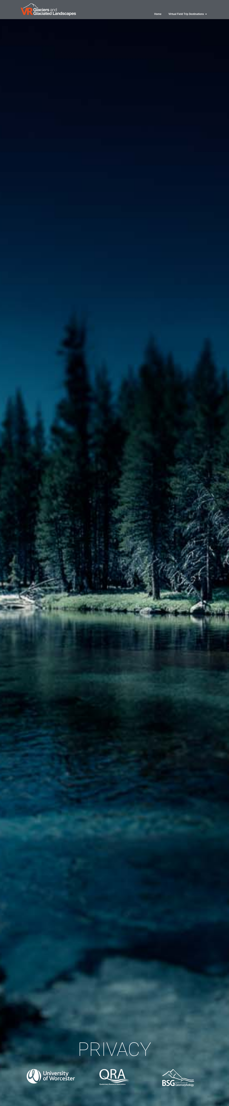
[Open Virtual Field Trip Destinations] (206, 14)
